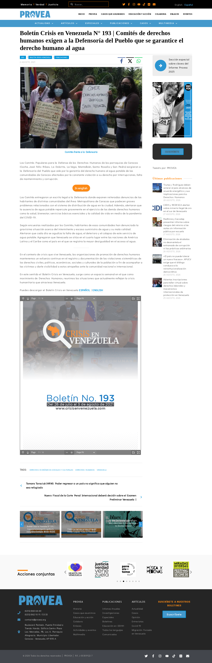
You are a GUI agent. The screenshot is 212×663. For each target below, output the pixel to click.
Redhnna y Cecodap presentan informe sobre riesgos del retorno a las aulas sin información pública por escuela (176, 225)
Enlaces (174, 14)
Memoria (26, 4)
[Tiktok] (144, 4)
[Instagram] (134, 4)
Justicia (53, 4)
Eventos (187, 14)
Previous (22, 524)
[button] (65, 572)
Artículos (67, 23)
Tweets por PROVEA (165, 168)
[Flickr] (149, 4)
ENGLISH (97, 290)
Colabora (160, 14)
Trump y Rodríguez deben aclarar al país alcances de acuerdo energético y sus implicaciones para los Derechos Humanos (177, 191)
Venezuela (102, 470)
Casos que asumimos (113, 14)
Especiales (92, 23)
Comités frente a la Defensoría (81, 151)
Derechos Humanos (85, 470)
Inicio (81, 14)
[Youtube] (139, 4)
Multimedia (166, 23)
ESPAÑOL (84, 290)
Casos (144, 23)
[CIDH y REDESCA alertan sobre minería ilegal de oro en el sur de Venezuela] (157, 208)
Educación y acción (140, 14)
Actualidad (42, 23)
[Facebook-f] (128, 4)
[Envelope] (154, 4)
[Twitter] (123, 4)
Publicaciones (119, 23)
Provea (93, 14)
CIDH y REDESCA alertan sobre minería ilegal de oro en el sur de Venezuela (177, 208)
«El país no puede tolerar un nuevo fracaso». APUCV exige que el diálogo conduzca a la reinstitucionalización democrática (177, 264)
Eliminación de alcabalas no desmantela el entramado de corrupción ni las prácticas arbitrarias (177, 243)
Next (140, 524)
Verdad (40, 4)
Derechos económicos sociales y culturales (51, 470)
